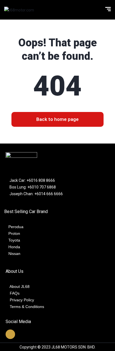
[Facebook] (10, 334)
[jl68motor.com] (19, 9)
